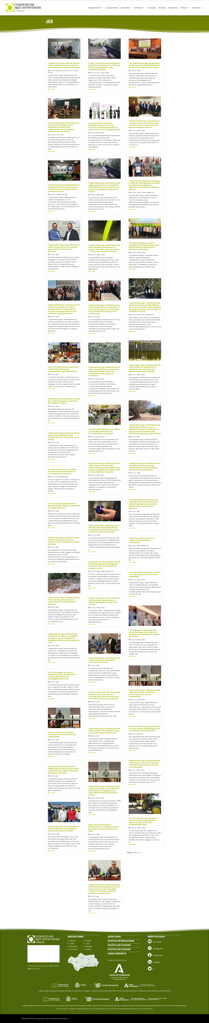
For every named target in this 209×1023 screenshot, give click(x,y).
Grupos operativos (63, 71)
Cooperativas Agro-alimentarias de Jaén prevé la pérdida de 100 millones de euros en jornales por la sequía (64, 436)
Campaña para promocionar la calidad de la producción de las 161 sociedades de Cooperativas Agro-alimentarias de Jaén (63, 769)
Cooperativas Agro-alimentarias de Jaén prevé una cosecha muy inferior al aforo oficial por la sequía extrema (64, 541)
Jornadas (151, 7)
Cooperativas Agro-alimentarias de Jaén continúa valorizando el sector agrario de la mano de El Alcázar (104, 730)
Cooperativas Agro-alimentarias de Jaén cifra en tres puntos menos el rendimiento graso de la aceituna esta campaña (144, 763)
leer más (51, 89)
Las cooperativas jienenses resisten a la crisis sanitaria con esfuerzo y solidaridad (144, 574)
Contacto (196, 7)
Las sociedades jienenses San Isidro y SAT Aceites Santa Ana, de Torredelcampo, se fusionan (104, 431)
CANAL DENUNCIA (117, 953)
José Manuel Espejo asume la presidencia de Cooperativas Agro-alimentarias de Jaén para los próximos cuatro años (144, 246)
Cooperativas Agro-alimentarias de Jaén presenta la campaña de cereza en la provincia (104, 660)
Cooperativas (111, 7)
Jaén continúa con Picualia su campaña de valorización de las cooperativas (62, 734)
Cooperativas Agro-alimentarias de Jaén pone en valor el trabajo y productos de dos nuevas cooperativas (144, 693)
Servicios (138, 7)
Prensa (183, 7)
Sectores (125, 7)
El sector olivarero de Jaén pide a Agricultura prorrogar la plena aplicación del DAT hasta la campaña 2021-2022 (143, 821)
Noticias (162, 7)
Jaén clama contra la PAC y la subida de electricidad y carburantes (142, 540)
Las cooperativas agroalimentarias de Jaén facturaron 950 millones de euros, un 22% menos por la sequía (144, 65)
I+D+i (72, 71)
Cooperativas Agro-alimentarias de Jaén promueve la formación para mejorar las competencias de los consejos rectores (64, 188)
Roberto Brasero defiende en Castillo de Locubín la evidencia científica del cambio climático (64, 401)
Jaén (76, 71)
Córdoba (73, 946)
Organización (94, 7)
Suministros (64, 477)
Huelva (88, 940)
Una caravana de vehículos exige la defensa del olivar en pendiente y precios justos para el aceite (63, 828)
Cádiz (71, 943)
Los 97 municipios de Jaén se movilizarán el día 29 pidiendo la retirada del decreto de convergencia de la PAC (62, 675)
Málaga (88, 946)
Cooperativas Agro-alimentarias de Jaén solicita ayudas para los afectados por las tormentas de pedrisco (64, 600)
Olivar (50, 73)
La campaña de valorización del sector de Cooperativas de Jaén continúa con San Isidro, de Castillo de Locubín (144, 633)
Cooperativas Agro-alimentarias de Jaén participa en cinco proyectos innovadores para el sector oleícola (64, 65)
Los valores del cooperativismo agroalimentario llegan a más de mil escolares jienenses (64, 505)
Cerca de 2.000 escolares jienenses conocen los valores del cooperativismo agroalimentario (63, 369)
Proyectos (173, 7)
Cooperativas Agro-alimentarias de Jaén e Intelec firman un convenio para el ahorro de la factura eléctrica (64, 248)
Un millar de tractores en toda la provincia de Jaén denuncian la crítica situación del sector (62, 471)
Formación (60, 195)
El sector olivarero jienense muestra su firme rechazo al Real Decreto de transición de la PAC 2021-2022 (144, 728)
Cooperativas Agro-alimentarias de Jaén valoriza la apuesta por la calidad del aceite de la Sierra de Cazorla (104, 601)
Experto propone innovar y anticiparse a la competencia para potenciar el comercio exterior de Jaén (103, 828)
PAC (141, 734)
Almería (72, 940)
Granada (73, 949)
